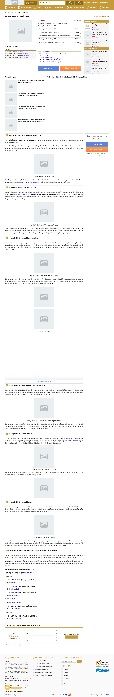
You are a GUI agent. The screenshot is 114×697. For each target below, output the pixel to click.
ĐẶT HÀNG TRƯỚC (70, 68)
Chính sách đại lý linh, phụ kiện (44, 675)
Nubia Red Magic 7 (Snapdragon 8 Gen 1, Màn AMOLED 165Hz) (100, 61)
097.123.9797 (24, 687)
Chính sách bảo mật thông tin (43, 666)
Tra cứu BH (104, 3)
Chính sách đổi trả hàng (42, 663)
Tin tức (87, 3)
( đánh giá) (105, 16)
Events (95, 3)
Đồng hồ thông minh (77, 7)
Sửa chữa (105, 7)
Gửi (79, 661)
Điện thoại (11, 7)
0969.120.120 (15, 664)
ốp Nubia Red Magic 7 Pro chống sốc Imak (29, 192)
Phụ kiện (60, 7)
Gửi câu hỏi (72, 637)
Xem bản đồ (23, 663)
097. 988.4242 (15, 672)
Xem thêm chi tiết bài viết (44, 381)
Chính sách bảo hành (41, 661)
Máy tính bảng (26, 7)
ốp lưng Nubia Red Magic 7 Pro (30, 182)
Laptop (39, 7)
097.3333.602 (24, 680)
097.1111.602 (15, 680)
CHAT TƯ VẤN (49, 68)
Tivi (49, 7)
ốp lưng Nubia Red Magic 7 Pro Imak (68, 438)
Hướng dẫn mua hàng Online (43, 672)
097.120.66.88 (18, 691)
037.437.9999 (24, 664)
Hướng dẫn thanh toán (41, 669)
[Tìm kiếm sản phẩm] (63, 2)
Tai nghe (93, 7)
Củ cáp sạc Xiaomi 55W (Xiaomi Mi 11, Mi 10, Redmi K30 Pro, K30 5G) (100, 34)
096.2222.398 (24, 668)
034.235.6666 (15, 668)
